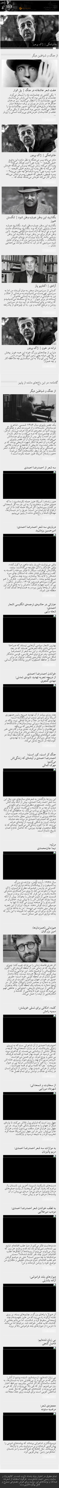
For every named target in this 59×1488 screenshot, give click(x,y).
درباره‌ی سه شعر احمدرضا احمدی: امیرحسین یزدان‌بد (36, 528)
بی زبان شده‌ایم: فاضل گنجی (47, 1341)
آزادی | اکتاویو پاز (45, 285)
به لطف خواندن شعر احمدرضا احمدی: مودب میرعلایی (34, 1210)
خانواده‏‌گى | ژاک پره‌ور (45, 44)
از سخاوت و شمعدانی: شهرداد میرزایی (43, 1087)
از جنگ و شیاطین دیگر (43, 391)
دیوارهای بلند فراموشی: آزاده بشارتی (43, 1278)
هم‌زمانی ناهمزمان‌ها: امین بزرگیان (44, 929)
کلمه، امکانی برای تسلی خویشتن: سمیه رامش (37, 1009)
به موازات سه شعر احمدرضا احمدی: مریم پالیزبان (35, 1150)
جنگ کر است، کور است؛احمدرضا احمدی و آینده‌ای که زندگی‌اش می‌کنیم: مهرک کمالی (33, 760)
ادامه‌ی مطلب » (49, 120)
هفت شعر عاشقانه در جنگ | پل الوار (34, 90)
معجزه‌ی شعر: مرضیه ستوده (48, 1407)
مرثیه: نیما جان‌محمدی (46, 846)
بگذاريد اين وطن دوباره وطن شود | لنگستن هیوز (31, 219)
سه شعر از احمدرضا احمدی (40, 467)
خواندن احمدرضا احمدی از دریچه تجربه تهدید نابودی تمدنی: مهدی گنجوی (36, 677)
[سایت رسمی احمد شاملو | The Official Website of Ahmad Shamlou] (29, 5)
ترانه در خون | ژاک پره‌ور (41, 348)
